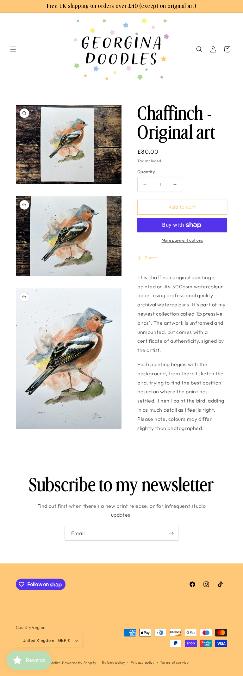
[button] (13, 49)
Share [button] (151, 258)
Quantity (146, 171)
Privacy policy (143, 662)
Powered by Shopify (79, 663)
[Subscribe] (171, 533)
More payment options (182, 240)
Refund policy (113, 662)
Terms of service (174, 662)
